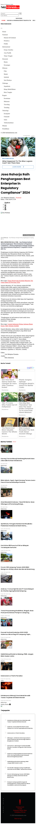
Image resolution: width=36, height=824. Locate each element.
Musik (6, 74)
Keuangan (7, 65)
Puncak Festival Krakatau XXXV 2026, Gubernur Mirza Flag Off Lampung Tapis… (16, 633)
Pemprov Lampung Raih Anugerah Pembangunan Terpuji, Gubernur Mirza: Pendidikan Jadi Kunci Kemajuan (18, 783)
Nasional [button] (19, 18)
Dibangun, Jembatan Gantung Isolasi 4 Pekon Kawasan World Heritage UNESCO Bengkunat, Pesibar (18, 739)
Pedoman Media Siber (20, 810)
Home (3, 20)
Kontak (20, 808)
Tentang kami (20, 807)
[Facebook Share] (5, 206)
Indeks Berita (5, 704)
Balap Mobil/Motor (10, 89)
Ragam (4, 95)
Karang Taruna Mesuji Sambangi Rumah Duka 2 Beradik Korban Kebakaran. (17, 460)
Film (5, 71)
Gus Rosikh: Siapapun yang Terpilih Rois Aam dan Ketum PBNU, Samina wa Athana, (19, 768)
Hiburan (4, 68)
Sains (5, 119)
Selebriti (6, 77)
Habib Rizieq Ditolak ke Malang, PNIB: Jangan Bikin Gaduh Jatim (18, 762)
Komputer (7, 113)
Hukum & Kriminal (13, 20)
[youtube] (20, 802)
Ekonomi (5, 59)
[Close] (1, 28)
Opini (2, 681)
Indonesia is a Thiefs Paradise (12, 676)
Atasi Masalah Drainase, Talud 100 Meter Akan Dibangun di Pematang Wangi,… (17, 503)
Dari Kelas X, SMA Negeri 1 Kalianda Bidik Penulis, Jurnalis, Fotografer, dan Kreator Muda (19, 747)
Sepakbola (7, 86)
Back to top (18, 818)
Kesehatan (7, 98)
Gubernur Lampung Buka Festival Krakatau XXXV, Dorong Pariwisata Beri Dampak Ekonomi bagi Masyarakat (19, 755)
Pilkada (4, 126)
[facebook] (20, 800)
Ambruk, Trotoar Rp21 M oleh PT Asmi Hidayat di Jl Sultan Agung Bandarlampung (17, 590)
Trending (6, 107)
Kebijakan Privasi (20, 812)
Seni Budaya (8, 80)
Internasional (6, 47)
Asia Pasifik (7, 53)
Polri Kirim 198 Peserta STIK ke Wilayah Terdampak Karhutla (15, 546)
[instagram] (20, 804)
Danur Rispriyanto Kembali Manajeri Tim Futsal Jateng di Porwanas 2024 (17, 281)
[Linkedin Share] (5, 209)
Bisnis (6, 62)
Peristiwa (22, 20)
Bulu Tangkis (8, 92)
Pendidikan (5, 129)
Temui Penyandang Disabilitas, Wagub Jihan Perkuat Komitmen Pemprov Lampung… (17, 612)
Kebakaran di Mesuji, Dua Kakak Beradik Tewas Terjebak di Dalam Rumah (15, 696)
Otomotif (6, 116)
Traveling (7, 104)
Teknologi (5, 110)
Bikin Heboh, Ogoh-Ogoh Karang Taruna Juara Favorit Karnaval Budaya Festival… (18, 481)
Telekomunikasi (8, 123)
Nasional (5, 34)
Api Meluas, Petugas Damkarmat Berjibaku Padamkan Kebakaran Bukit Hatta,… (16, 525)
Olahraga (5, 83)
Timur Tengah (8, 56)
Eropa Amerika (8, 50)
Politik (28, 20)
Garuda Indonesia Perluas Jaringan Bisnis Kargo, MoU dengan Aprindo (17, 325)
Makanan (7, 101)
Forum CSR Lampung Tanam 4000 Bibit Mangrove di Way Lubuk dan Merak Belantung (17, 568)
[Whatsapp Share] (5, 204)
